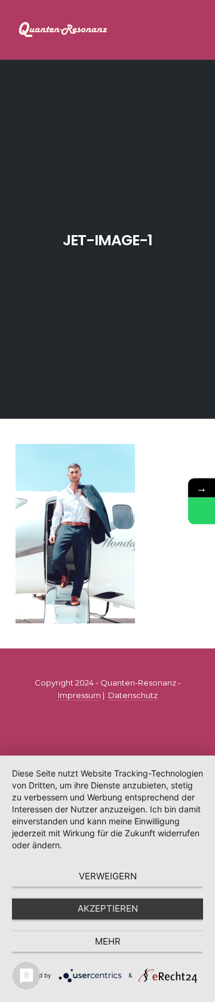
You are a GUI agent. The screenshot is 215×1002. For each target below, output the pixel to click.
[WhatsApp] (201, 510)
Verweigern (108, 876)
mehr (108, 941)
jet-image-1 (107, 240)
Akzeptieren (108, 908)
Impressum (79, 695)
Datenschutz (133, 695)
